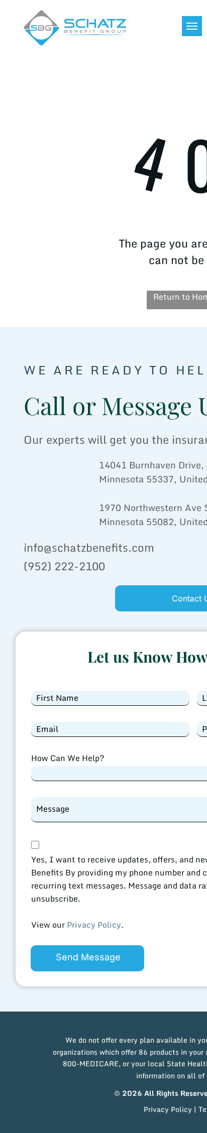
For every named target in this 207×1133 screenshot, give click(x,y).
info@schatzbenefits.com (89, 547)
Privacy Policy (94, 924)
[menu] (192, 26)
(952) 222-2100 (64, 566)
